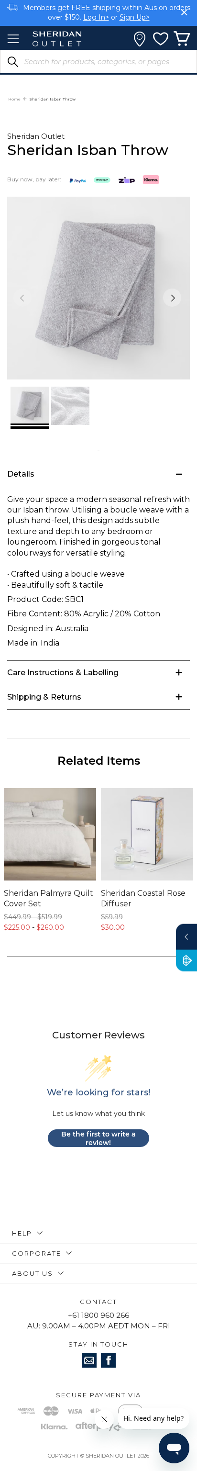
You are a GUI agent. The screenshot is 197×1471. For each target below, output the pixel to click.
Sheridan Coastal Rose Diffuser (143, 898)
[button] (172, 298)
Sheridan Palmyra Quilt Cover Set (48, 898)
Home (14, 99)
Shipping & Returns (44, 697)
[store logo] (57, 38)
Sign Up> (135, 17)
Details (20, 474)
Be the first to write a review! (98, 1138)
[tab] (98, 474)
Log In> (96, 17)
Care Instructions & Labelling (63, 672)
